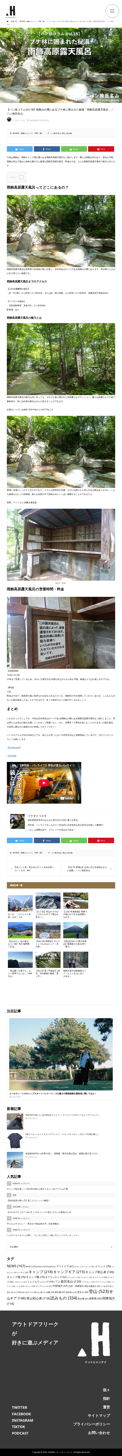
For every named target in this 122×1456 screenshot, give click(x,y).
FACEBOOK (21, 1413)
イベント (103, 1266)
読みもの (63, 1298)
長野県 (95, 1298)
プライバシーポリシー (91, 1423)
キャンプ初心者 (99, 1272)
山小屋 (41, 1292)
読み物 (69, 133)
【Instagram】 (14, 747)
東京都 (60, 1292)
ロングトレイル (44, 1286)
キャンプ (41, 1271)
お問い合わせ (99, 1432)
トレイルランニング (40, 1281)
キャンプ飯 (35, 1277)
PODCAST (20, 1433)
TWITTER (19, 1407)
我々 (106, 1389)
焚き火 (82, 1292)
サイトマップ (99, 1415)
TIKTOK (18, 1426)
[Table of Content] (21, 177)
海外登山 (71, 1292)
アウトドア (65, 1266)
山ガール (31, 1292)
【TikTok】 (12, 755)
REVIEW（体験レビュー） (23, 133)
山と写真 (19, 1292)
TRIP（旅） (38, 133)
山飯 (50, 1292)
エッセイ (22, 1272)
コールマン (86, 1277)
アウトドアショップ (84, 1266)
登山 (63, 133)
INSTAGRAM (22, 1420)
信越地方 (94, 1286)
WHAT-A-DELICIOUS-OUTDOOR (41, 1266)
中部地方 (60, 1286)
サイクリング (100, 1277)
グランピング (73, 1277)
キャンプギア (69, 1271)
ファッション (103, 1281)
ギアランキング (56, 1277)
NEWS (16, 1266)
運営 (106, 1406)
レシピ (19, 1286)
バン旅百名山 (55, 133)
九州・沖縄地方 (78, 1285)
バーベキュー (88, 1282)
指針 (106, 1398)
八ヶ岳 (105, 1286)
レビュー (29, 1286)
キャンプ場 (16, 1277)
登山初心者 (38, 1298)
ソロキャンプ (20, 1282)
